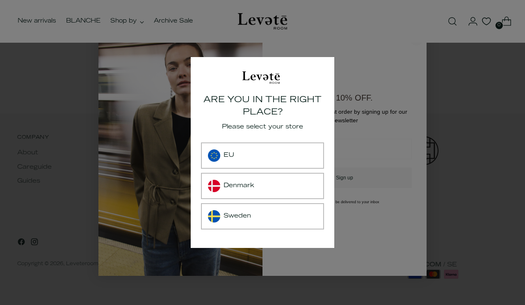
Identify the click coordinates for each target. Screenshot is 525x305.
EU (229, 155)
